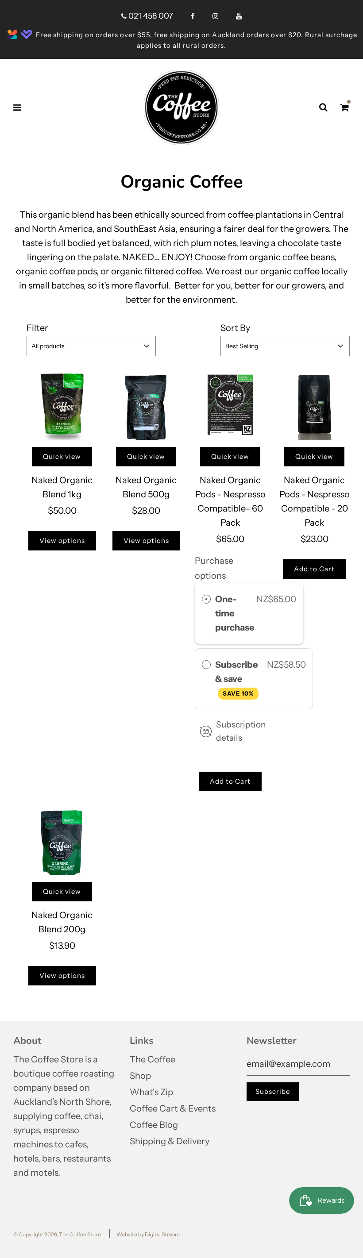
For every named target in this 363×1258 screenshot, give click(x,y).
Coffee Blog (154, 1125)
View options (62, 540)
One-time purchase (234, 613)
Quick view (62, 456)
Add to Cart (230, 781)
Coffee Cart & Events (173, 1108)
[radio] (206, 599)
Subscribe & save (236, 678)
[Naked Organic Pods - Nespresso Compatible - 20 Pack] (314, 404)
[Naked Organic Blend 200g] (62, 839)
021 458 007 (150, 16)
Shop (140, 1075)
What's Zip (151, 1092)
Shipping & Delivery (169, 1141)
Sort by (235, 328)
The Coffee (152, 1059)
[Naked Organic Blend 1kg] (62, 404)
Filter (37, 328)
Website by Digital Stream (148, 1234)
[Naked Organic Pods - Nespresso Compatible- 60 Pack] (230, 404)
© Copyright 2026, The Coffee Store (57, 1234)
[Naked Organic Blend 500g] (146, 404)
